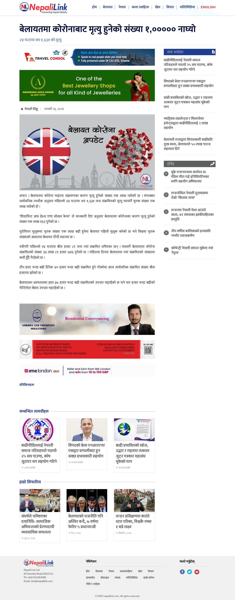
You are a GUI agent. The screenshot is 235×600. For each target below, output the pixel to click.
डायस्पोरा (90, 577)
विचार (170, 7)
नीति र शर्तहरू (93, 584)
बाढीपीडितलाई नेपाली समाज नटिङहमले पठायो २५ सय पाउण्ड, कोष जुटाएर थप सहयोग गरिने (39, 453)
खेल (157, 7)
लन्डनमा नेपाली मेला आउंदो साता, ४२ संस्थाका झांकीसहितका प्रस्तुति (192, 214)
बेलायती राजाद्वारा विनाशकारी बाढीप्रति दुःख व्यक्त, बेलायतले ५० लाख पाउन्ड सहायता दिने (188, 144)
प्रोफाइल (105, 577)
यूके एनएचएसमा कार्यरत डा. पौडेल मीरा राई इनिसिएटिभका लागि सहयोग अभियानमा (190, 176)
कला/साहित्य (126, 571)
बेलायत (108, 7)
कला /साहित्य (140, 7)
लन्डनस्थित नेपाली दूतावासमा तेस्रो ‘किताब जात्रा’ (189, 195)
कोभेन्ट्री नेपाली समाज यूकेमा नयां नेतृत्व (192, 250)
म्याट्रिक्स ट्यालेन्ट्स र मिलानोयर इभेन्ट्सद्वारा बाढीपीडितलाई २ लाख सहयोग (186, 123)
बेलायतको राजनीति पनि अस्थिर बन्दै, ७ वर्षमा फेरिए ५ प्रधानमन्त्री (85, 521)
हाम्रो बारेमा (148, 577)
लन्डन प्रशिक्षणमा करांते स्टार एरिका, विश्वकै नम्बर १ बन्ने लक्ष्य (134, 521)
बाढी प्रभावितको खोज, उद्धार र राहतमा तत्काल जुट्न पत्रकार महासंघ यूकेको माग (132, 453)
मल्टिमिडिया (187, 7)
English (208, 7)
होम (94, 7)
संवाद (117, 577)
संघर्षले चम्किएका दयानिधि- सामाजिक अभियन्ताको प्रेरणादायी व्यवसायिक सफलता (37, 524)
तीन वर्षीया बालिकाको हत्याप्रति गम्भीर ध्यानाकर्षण (191, 233)
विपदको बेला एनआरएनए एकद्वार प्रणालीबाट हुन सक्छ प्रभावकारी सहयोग (86, 451)
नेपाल (122, 7)
